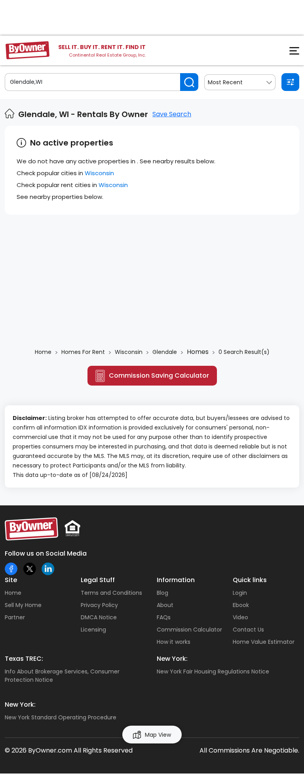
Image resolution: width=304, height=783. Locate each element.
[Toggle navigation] (289, 53)
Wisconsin (99, 173)
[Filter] (290, 82)
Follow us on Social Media (46, 553)
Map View (158, 735)
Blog (162, 593)
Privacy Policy (99, 605)
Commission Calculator (189, 630)
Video (240, 617)
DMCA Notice (99, 617)
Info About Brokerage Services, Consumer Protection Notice (62, 676)
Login (240, 593)
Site (11, 579)
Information (176, 579)
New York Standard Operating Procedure (60, 717)
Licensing (93, 630)
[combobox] (240, 82)
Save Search (171, 114)
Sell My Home (23, 605)
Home (13, 593)
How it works (173, 642)
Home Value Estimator (263, 642)
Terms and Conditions (111, 593)
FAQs (164, 617)
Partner (15, 617)
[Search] (189, 82)
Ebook (241, 605)
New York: (172, 658)
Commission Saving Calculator (159, 375)
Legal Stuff (98, 579)
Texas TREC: (24, 658)
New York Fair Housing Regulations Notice (213, 671)
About (165, 605)
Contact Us (248, 630)
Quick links (250, 579)
